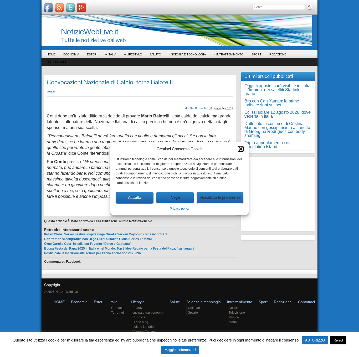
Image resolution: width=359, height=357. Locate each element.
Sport (256, 54)
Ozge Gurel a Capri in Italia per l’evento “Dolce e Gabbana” (87, 244)
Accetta (134, 197)
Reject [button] (338, 340)
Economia (71, 54)
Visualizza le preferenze (219, 197)
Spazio (193, 312)
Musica (234, 317)
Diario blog (140, 322)
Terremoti (118, 312)
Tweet (51, 92)
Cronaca (117, 308)
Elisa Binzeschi (197, 108)
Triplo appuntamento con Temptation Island (267, 145)
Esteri (92, 54)
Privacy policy (179, 208)
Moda (233, 322)
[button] (240, 149)
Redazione (277, 54)
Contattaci (57, 62)
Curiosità (138, 317)
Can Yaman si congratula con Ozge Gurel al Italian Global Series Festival (98, 239)
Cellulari (194, 308)
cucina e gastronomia (147, 312)
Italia (112, 54)
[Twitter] (70, 7)
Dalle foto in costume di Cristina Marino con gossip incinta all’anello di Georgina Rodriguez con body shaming (277, 129)
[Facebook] (48, 7)
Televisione (237, 312)
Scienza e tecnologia (188, 54)
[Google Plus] (81, 7)
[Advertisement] (128, 100)
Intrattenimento (230, 54)
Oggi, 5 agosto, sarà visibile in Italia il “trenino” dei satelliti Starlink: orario (277, 90)
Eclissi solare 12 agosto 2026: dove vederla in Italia (277, 114)
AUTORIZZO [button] (315, 340)
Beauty (137, 308)
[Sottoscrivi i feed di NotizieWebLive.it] (59, 7)
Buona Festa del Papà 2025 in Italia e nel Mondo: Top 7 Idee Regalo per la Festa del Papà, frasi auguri (119, 248)
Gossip (234, 308)
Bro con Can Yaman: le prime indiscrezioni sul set (271, 103)
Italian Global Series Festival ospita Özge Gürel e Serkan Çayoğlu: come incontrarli (105, 234)
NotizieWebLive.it (89, 31)
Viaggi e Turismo (144, 331)
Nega (175, 197)
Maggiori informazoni (180, 350)
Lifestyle (134, 54)
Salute (155, 54)
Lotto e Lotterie (143, 327)
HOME (51, 54)
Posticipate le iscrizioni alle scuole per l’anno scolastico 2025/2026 (93, 253)
